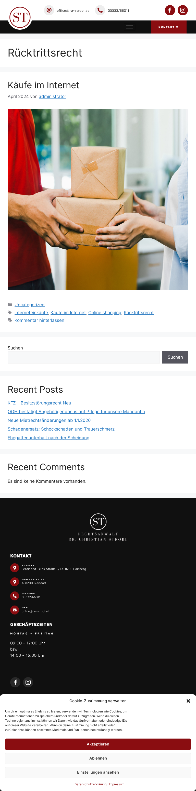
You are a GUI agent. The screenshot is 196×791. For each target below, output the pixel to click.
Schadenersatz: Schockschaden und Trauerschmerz (61, 429)
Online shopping (104, 312)
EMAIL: (27, 608)
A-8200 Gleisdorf (34, 583)
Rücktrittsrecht (139, 312)
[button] (188, 701)
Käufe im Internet (43, 85)
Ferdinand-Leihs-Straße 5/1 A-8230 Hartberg (54, 569)
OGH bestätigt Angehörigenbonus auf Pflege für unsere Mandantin (76, 411)
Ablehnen (98, 758)
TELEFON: (29, 593)
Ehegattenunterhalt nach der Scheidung (48, 437)
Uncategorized (30, 304)
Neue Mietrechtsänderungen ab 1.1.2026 (49, 420)
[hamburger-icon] (130, 27)
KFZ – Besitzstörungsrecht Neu (39, 402)
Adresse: (29, 565)
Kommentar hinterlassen (39, 320)
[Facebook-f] (170, 10)
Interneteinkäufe (31, 312)
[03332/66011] (100, 10)
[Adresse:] (14, 567)
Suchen (15, 347)
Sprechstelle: (33, 579)
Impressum (116, 784)
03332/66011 (118, 10)
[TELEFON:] (14, 595)
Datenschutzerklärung (90, 784)
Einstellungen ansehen (98, 772)
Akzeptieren (98, 744)
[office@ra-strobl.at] (49, 10)
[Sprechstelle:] (14, 581)
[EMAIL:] (14, 610)
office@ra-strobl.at (73, 10)
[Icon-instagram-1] (183, 10)
